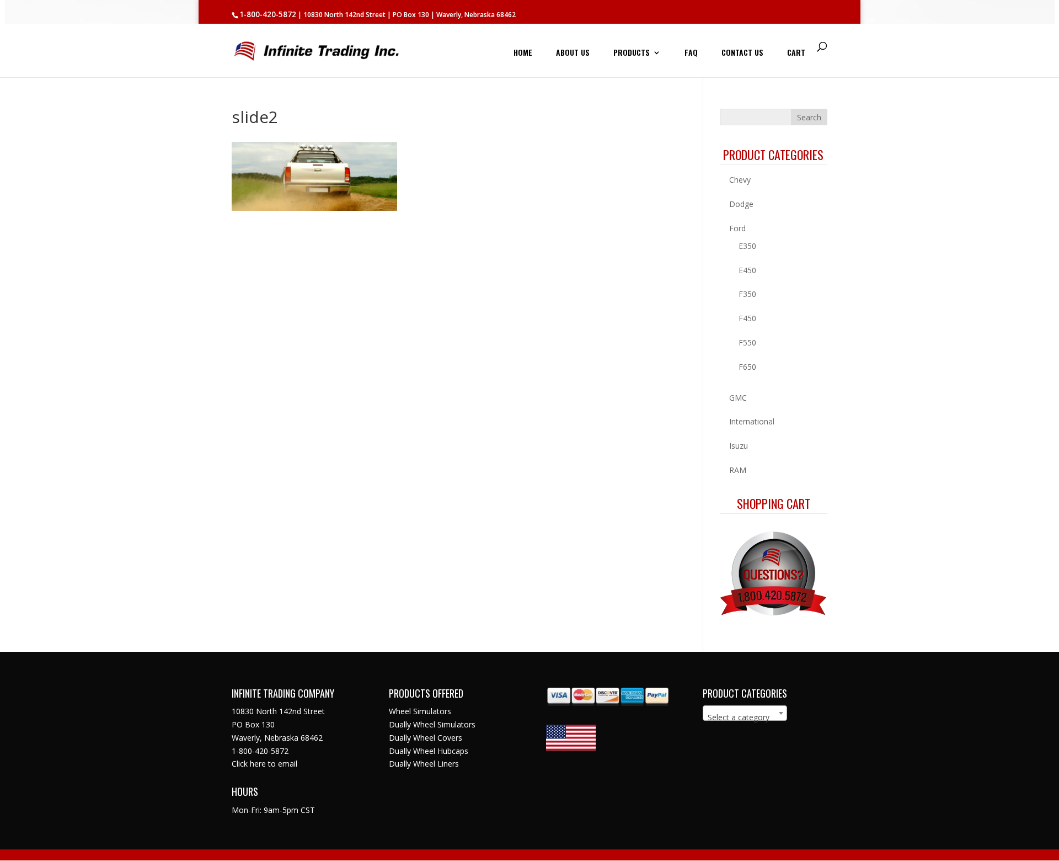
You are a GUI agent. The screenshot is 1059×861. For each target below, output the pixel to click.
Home (523, 53)
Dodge (741, 204)
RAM (737, 470)
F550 (747, 342)
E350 (747, 246)
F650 (747, 367)
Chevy (740, 179)
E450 (747, 270)
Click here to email (264, 763)
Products (631, 53)
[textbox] (745, 717)
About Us (573, 53)
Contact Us (742, 53)
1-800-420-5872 (267, 14)
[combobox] (745, 713)
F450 (747, 318)
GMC (738, 397)
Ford (737, 228)
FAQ (691, 53)
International (751, 421)
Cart (796, 53)
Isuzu (738, 445)
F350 (747, 294)
